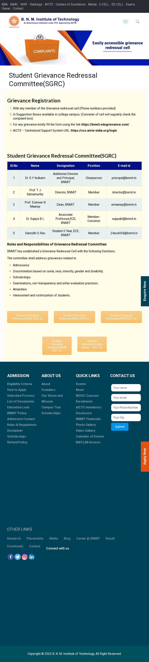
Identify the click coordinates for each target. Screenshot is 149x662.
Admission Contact (21, 419)
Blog (67, 538)
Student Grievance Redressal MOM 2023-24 (121, 317)
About (46, 384)
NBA (5, 4)
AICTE (49, 4)
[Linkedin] (32, 557)
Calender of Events (90, 436)
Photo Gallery (86, 425)
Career (6, 8)
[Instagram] (25, 557)
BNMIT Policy (17, 413)
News (80, 390)
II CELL (104, 4)
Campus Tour (51, 407)
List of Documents (20, 401)
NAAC (14, 4)
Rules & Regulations (21, 425)
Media (92, 4)
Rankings (36, 4)
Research (14, 538)
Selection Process (21, 395)
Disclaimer (15, 430)
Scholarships (16, 436)
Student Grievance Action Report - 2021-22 (92, 344)
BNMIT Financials (88, 419)
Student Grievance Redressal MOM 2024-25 (74, 317)
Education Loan (18, 407)
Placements (35, 538)
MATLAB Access (88, 442)
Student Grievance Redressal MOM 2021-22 (57, 346)
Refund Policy (17, 442)
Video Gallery (85, 430)
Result (110, 538)
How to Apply (16, 390)
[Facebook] (11, 557)
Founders (48, 390)
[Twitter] (18, 557)
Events (81, 384)
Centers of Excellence (71, 4)
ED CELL (117, 4)
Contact (18, 8)
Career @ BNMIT (88, 538)
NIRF (24, 4)
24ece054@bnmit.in (124, 233)
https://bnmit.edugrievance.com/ (105, 124)
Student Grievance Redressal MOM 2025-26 (28, 317)
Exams (130, 4)
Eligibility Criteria (19, 384)
